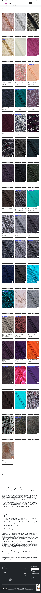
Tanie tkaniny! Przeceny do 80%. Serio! (4, 567)
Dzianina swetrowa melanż (6, 258)
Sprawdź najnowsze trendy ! (4, 569)
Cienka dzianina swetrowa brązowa (7, 208)
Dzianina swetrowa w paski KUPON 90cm (20, 209)
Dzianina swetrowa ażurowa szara (20, 258)
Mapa (10, 576)
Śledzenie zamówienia (18, 566)
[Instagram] (24, 579)
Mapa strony (10, 579)
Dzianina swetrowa (5, 460)
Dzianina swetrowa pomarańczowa (33, 359)
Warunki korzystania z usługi (28, 589)
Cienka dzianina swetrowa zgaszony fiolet (7, 183)
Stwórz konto (18, 568)
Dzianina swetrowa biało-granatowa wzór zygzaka (20, 133)
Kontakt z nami (11, 578)
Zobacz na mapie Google (26, 573)
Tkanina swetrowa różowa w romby (33, 57)
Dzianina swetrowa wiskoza (32, 309)
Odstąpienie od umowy (11, 568)
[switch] (38, 589)
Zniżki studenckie (11, 577)
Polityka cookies (7, 585)
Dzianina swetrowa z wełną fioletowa (6, 360)
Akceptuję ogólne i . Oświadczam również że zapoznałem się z (35, 572)
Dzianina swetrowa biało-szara (7, 233)
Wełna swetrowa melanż (6, 107)
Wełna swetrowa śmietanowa (19, 57)
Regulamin (3, 585)
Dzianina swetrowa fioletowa (32, 384)
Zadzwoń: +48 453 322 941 (4, 0)
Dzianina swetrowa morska (19, 107)
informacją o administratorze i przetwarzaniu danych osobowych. (35, 574)
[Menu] (39, 584)
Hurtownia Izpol (20, 550)
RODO (10, 585)
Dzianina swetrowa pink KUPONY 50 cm (20, 385)
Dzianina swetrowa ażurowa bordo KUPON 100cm (20, 335)
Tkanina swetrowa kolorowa (19, 82)
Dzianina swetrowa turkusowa (32, 208)
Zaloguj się (17, 567)
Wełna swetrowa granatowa (6, 82)
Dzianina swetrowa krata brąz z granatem (19, 284)
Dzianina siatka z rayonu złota (6, 57)
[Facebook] (27, 579)
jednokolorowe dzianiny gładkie (27, 485)
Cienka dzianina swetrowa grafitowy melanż (20, 183)
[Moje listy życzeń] (37, 3)
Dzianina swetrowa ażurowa (32, 435)
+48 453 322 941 (26, 575)
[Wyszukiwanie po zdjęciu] (28, 3)
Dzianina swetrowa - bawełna (32, 334)
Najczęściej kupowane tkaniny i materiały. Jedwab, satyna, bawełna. (4, 571)
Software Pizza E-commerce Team (23, 590)
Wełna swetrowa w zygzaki (32, 132)
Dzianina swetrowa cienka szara (20, 233)
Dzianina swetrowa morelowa (32, 82)
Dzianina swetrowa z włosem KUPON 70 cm (6, 309)
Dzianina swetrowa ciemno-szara (33, 233)
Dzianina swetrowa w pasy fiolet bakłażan (7, 133)
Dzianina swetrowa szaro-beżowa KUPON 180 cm (7, 335)
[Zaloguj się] (35, 3)
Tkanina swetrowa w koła (31, 107)
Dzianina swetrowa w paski (6, 435)
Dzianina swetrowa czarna (6, 384)
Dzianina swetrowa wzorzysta (19, 435)
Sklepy (10, 580)
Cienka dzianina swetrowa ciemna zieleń (33, 183)
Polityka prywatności (22, 589)
